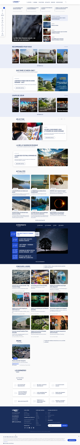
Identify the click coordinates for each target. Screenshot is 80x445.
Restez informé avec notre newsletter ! (54, 422)
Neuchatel (37, 417)
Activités (29, 2)
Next (64, 119)
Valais (37, 413)
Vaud (37, 412)
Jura (36, 419)
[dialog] (40, 440)
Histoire (49, 412)
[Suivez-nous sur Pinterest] (34, 428)
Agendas (35, 2)
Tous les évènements (40, 261)
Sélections (41, 2)
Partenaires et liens (51, 415)
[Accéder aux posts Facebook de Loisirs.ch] (25, 428)
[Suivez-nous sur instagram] (27, 428)
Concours (53, 2)
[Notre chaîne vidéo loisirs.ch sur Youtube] (29, 428)
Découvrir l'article (20, 87)
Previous (59, 119)
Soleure (37, 422)
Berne (37, 420)
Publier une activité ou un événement (27, 421)
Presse (49, 413)
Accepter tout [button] (72, 440)
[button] (34, 443)
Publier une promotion (28, 423)
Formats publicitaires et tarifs (29, 419)
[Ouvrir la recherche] (65, 2)
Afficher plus (40, 65)
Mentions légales (27, 415)
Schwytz (37, 423)
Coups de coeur (59, 2)
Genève (37, 415)
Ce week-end (40, 225)
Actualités (47, 2)
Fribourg (37, 416)
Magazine (49, 416)
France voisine (38, 425)
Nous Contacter (26, 413)
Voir (37, 234)
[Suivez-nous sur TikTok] (31, 428)
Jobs (49, 417)
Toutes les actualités (40, 220)
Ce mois (54, 225)
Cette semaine (48, 225)
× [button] (78, 436)
